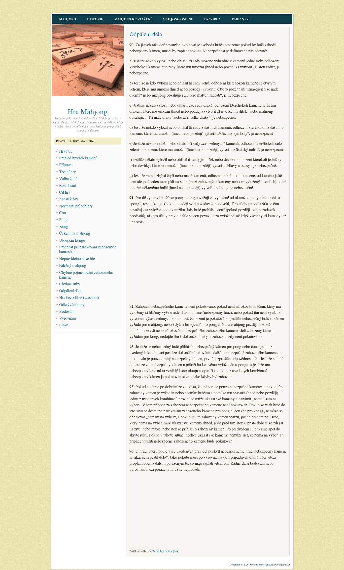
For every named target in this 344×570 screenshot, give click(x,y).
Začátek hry (68, 198)
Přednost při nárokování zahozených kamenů (88, 249)
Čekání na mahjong (74, 233)
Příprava (66, 164)
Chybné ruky (69, 283)
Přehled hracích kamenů (78, 157)
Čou (62, 212)
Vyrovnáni (67, 318)
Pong (63, 219)
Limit (63, 324)
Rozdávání (67, 185)
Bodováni (67, 311)
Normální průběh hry (76, 205)
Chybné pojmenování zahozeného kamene (86, 275)
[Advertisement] (207, 264)
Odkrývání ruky (72, 304)
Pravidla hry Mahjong (165, 551)
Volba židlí (68, 178)
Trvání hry (67, 171)
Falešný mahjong (72, 265)
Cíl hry (64, 192)
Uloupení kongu (72, 240)
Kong (63, 226)
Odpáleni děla (70, 290)
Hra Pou (66, 151)
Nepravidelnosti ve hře (77, 258)
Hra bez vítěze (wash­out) (79, 297)
